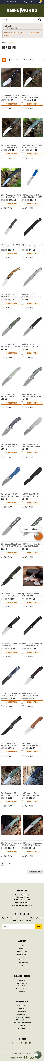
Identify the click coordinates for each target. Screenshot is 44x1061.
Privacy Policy (22, 951)
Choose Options (11, 104)
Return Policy (22, 960)
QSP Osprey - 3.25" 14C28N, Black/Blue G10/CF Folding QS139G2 (9, 744)
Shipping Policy (22, 954)
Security (22, 1009)
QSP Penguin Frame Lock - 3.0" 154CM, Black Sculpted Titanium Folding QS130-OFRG (32, 644)
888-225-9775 (11, 2)
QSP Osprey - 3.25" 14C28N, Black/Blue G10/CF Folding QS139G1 (30, 794)
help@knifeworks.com (24, 905)
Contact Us (22, 890)
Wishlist (22, 980)
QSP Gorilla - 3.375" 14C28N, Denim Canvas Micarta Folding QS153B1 (32, 395)
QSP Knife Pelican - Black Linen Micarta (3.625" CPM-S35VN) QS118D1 (9, 146)
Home (4, 42)
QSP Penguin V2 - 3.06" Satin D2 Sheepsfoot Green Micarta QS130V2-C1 (10, 246)
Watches (22, 1025)
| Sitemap (28, 1053)
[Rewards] (38, 1055)
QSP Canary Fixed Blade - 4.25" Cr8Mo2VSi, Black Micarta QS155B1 (11, 545)
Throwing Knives (22, 1020)
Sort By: (16, 60)
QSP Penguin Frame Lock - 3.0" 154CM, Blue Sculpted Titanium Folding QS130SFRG (11, 694)
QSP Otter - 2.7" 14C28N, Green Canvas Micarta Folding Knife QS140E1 (10, 345)
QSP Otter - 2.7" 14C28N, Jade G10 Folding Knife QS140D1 (10, 395)
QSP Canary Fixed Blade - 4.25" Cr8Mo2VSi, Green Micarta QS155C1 (32, 545)
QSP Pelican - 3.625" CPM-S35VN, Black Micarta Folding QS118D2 (30, 96)
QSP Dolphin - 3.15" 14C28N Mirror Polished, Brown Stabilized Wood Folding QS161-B (11, 296)
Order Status (22, 986)
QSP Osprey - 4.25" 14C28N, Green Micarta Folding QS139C (11, 794)
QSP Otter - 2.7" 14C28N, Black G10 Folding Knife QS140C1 (32, 345)
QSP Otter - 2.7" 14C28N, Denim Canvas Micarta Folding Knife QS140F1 (32, 296)
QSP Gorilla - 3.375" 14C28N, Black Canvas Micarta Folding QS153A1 (10, 445)
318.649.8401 (24, 903)
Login (26, 2)
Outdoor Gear (22, 1006)
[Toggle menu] (3, 3)
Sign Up (33, 2)
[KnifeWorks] (22, 10)
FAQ (22, 946)
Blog (22, 965)
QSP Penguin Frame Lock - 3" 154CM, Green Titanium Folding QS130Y (11, 844)
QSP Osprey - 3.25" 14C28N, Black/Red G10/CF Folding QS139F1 (30, 694)
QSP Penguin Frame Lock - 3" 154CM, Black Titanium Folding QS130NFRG (11, 644)
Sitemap (22, 991)
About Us (22, 948)
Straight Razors (22, 1014)
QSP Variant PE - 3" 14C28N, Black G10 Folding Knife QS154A (31, 495)
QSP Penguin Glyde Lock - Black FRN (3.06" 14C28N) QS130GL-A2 (32, 246)
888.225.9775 (25, 900)
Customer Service (22, 962)
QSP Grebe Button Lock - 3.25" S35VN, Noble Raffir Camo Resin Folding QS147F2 (11, 595)
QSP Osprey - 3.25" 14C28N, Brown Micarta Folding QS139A (32, 744)
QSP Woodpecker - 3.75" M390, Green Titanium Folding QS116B (32, 146)
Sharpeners (22, 1011)
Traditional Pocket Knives (22, 1023)
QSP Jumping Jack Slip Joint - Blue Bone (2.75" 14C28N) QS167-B (32, 196)
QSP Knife (12, 42)
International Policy (22, 957)
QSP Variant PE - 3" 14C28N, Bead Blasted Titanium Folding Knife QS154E (32, 445)
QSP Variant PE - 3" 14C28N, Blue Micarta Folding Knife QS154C (10, 495)
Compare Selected (35, 872)
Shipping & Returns (22, 989)
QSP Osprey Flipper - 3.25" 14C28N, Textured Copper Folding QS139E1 (32, 595)
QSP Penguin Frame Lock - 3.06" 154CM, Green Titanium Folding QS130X (32, 844)
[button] (22, 33)
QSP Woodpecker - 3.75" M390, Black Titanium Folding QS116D (11, 196)
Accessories (22, 1028)
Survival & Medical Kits (22, 1017)
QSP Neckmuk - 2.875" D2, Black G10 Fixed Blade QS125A (10, 96)
